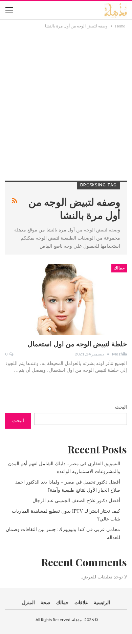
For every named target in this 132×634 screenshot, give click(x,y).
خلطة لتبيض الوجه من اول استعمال (77, 343)
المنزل (28, 602)
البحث (121, 406)
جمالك (119, 268)
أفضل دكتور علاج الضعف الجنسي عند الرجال (76, 500)
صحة (45, 602)
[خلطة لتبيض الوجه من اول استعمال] (66, 299)
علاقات (81, 602)
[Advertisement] (66, 99)
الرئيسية (102, 602)
